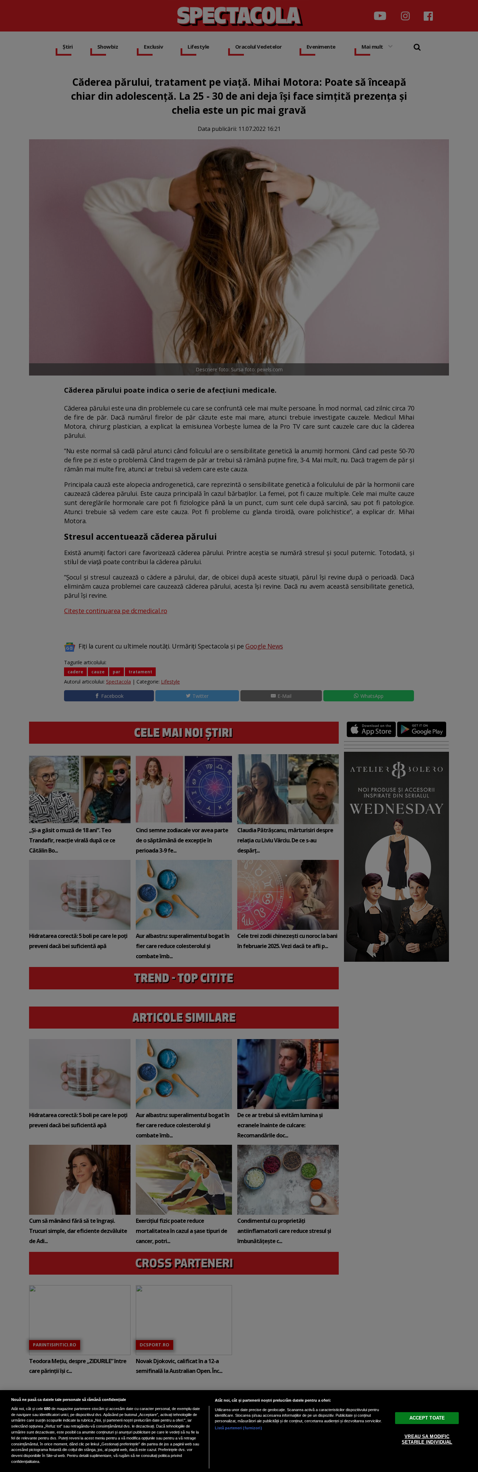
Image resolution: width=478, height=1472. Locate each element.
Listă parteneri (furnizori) (238, 1428)
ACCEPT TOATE (427, 1418)
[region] (239, 1431)
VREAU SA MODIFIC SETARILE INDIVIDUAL (427, 1439)
